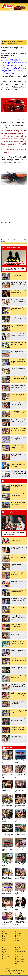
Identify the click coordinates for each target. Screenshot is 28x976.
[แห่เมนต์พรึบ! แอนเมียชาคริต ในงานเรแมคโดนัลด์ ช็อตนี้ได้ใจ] (6, 379)
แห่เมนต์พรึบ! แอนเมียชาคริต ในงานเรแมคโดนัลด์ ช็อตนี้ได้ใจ (19, 377)
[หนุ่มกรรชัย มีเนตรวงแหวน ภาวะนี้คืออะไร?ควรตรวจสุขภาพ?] (6, 448)
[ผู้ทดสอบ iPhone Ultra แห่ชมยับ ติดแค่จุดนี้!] (20, 857)
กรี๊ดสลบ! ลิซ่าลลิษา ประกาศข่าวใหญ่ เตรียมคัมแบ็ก (18, 625)
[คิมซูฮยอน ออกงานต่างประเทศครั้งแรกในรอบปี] (6, 635)
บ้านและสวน (6, 954)
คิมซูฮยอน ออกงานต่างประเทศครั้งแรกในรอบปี (18, 633)
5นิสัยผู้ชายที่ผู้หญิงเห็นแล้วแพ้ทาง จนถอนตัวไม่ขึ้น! (20, 820)
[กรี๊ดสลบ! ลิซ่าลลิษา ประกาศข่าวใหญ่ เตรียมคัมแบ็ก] (6, 627)
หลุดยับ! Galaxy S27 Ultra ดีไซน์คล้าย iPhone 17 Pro (20, 849)
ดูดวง (5, 958)
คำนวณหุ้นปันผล (20, 956)
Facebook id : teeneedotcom (15, 972)
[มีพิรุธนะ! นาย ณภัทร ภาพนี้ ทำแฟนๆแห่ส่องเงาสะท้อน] (6, 713)
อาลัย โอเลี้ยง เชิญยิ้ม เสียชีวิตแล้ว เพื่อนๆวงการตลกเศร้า (18, 343)
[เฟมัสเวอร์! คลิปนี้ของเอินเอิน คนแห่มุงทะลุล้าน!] (6, 541)
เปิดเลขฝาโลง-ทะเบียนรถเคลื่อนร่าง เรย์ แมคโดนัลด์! (7, 805)
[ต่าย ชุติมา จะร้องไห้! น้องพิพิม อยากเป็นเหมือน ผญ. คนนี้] (20, 887)
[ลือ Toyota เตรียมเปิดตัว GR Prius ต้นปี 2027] (6, 488)
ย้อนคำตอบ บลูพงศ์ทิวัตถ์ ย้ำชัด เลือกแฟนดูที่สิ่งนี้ (19, 548)
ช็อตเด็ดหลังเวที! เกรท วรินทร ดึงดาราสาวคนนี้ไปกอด (18, 668)
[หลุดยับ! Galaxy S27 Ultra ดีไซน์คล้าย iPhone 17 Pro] (20, 842)
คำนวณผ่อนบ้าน (20, 954)
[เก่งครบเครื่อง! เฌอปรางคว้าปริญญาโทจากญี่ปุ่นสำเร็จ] (6, 721)
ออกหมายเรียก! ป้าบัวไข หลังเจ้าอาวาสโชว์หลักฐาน (18, 386)
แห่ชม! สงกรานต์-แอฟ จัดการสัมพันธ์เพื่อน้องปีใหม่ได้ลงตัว (7, 908)
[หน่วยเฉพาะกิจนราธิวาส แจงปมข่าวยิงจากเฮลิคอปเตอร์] (7, 828)
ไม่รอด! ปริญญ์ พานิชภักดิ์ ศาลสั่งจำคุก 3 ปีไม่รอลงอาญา (18, 334)
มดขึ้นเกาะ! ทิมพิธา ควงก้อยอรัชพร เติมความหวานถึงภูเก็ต (18, 556)
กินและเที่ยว (19, 940)
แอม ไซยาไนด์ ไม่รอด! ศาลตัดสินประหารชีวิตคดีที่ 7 (18, 326)
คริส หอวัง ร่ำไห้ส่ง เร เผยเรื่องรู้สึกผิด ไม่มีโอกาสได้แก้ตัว (18, 420)
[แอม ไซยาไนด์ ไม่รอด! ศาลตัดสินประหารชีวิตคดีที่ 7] (6, 328)
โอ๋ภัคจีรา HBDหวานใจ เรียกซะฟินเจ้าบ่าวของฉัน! (20, 776)
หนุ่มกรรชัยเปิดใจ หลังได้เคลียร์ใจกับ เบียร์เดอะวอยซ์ (19, 274)
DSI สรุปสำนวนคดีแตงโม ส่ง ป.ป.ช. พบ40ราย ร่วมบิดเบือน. (18, 352)
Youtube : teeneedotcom (12, 970)
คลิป (4, 936)
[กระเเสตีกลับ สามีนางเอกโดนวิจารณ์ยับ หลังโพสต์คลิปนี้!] (6, 414)
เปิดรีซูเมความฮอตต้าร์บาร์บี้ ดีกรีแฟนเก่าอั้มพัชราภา (18, 565)
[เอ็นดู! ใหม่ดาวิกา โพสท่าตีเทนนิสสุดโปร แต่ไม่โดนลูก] (6, 644)
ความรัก (5, 947)
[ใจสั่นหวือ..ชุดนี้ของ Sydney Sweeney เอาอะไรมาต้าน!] (6, 575)
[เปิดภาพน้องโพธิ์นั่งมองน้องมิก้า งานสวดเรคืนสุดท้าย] (6, 293)
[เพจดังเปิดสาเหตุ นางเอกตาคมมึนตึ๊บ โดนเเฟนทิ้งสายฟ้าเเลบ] (14, 257)
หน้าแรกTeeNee (6, 53)
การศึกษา (18, 935)
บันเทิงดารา (6, 933)
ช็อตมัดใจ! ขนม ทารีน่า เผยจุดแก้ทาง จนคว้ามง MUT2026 (18, 429)
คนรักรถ (13, 53)
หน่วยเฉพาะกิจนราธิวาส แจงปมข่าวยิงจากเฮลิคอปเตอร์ (7, 834)
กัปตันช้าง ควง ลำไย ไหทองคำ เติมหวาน (7, 789)
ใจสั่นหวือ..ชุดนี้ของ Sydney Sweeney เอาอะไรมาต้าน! (18, 573)
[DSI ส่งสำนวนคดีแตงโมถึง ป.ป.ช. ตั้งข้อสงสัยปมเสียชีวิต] (6, 302)
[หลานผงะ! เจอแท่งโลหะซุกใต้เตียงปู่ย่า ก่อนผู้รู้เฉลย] (7, 842)
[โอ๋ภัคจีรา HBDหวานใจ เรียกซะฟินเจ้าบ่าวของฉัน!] (20, 769)
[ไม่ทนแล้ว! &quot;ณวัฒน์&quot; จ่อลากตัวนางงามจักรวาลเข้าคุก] (6, 465)
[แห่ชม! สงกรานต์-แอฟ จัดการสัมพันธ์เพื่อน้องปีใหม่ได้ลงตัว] (7, 901)
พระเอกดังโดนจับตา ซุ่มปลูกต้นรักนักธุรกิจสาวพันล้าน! (18, 590)
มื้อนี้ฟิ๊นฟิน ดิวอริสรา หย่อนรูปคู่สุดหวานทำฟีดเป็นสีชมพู (18, 694)
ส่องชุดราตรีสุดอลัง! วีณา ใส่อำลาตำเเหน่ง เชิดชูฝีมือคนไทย (18, 599)
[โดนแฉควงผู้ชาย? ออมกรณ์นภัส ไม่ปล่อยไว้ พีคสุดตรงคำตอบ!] (6, 618)
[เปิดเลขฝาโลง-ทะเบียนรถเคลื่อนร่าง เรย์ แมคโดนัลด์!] (7, 798)
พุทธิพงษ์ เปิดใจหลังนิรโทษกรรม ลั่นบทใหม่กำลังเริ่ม (20, 922)
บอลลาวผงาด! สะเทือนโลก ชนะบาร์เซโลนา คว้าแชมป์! (7, 864)
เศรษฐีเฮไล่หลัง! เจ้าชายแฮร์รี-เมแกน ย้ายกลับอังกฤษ (20, 805)
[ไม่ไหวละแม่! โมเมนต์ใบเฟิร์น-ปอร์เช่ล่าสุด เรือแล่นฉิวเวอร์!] (14, 522)
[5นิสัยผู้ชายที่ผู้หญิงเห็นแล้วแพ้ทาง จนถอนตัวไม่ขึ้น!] (20, 813)
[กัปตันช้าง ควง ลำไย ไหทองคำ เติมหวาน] (7, 784)
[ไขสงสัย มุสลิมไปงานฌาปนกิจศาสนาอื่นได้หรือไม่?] (20, 828)
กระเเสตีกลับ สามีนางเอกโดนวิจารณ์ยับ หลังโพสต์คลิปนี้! (18, 412)
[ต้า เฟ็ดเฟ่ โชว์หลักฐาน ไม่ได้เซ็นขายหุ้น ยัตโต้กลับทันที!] (6, 310)
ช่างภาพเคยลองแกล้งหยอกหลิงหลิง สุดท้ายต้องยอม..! (19, 676)
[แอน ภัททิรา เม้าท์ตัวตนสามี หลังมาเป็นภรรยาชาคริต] (7, 887)
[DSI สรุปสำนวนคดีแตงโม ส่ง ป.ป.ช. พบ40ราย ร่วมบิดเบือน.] (6, 353)
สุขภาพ (5, 942)
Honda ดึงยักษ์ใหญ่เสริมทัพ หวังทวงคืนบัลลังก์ (18, 494)
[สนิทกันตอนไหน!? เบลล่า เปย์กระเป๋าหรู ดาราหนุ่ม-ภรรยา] (6, 584)
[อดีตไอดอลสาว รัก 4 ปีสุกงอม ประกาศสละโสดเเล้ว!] (7, 872)
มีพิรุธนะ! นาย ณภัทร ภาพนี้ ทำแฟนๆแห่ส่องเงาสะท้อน (19, 711)
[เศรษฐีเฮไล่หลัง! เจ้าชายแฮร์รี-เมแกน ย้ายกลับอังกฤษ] (20, 798)
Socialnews (19, 933)
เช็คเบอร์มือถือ (6, 956)
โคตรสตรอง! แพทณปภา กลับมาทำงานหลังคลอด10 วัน (7, 761)
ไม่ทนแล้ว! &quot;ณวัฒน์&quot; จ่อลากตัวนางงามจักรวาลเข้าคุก (18, 464)
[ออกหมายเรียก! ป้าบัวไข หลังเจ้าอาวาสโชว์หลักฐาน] (6, 388)
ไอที (4, 953)
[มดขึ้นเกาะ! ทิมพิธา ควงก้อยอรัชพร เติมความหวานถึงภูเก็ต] (6, 558)
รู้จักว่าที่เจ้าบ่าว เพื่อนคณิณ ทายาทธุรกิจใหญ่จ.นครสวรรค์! (18, 728)
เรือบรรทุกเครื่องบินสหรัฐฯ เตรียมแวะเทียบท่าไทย (20, 761)
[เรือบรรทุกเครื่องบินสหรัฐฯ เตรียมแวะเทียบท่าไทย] (20, 754)
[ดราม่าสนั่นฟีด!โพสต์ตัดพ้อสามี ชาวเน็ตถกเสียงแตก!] (6, 371)
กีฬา (4, 940)
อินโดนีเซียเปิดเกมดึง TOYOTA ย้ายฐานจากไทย (18, 503)
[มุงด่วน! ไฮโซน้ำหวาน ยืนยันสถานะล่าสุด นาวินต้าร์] (6, 396)
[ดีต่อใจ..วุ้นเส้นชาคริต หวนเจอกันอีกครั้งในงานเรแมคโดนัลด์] (6, 457)
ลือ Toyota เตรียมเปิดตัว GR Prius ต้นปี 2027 (18, 486)
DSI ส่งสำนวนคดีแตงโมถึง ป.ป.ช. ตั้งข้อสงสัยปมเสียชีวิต (18, 300)
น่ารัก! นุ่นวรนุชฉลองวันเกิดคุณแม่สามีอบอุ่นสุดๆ (18, 702)
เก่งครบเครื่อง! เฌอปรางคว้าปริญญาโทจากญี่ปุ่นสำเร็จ (18, 719)
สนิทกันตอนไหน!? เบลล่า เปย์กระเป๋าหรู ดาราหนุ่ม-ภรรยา (18, 582)
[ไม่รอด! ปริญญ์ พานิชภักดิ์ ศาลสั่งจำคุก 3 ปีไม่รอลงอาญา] (6, 336)
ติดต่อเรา (18, 973)
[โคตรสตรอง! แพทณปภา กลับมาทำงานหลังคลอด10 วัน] (7, 754)
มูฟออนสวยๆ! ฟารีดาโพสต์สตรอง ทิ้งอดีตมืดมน (20, 790)
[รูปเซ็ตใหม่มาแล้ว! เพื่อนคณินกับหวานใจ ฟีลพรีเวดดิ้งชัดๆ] (6, 687)
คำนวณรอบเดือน (20, 958)
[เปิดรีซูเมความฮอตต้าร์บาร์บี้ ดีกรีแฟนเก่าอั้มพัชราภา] (6, 566)
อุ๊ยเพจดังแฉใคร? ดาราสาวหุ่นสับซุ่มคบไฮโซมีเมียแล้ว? (20, 908)
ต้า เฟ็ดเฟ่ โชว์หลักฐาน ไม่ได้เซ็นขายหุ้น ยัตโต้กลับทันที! (18, 309)
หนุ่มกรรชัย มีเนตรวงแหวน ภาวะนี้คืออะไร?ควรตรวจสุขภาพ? (17, 447)
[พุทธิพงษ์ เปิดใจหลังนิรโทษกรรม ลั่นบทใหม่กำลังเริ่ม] (20, 916)
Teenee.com (19, 969)
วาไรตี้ (5, 938)
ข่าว (4, 935)
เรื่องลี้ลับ (18, 936)
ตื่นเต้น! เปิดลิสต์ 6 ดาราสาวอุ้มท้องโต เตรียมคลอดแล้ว (19, 737)
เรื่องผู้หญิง (19, 942)
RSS (15, 973)
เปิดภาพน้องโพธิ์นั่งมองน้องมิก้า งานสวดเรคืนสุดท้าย (19, 291)
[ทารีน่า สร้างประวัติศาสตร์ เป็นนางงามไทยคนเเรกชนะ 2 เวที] (6, 661)
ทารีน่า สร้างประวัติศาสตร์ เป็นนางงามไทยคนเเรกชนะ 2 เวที (18, 659)
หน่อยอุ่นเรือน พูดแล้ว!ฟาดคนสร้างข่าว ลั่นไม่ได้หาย (7, 922)
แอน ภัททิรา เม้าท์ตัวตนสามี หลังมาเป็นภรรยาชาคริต (7, 893)
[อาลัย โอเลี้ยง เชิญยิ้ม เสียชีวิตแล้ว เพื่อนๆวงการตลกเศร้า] (6, 345)
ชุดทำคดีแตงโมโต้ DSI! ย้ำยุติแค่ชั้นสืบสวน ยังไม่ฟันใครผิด (18, 283)
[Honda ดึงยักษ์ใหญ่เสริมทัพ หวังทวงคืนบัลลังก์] (6, 496)
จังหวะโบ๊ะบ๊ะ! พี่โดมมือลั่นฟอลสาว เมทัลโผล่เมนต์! (7, 776)
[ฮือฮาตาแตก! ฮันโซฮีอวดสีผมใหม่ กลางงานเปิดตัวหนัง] (6, 652)
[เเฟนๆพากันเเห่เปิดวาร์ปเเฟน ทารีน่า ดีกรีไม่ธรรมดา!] (6, 405)
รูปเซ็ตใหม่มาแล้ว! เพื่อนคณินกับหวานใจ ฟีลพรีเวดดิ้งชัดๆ (18, 685)
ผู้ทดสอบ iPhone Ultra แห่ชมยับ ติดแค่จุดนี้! (20, 863)
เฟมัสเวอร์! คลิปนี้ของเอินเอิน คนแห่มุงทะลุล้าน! (18, 539)
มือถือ (18, 938)
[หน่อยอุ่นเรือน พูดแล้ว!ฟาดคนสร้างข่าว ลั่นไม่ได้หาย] (7, 916)
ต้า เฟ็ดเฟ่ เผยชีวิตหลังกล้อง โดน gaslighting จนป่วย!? (20, 878)
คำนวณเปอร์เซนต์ (20, 953)
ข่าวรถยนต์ (18, 53)
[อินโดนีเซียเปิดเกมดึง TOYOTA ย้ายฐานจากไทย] (6, 505)
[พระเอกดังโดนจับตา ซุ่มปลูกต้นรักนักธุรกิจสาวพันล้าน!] (6, 592)
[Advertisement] (14, 25)
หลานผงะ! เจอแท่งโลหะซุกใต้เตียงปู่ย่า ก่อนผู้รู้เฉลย (7, 849)
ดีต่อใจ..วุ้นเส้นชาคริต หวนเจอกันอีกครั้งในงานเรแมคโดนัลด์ (18, 455)
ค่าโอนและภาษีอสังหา (21, 951)
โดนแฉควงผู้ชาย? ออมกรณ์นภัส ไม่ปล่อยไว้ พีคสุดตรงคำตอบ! (18, 617)
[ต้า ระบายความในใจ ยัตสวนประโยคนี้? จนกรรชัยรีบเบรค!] (6, 319)
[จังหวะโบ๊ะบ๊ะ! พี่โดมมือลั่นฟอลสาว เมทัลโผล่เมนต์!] (7, 769)
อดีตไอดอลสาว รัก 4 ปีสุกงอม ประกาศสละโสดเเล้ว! (7, 878)
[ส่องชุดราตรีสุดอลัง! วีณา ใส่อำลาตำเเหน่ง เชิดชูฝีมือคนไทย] (6, 601)
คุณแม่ (5, 951)
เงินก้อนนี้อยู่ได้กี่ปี (20, 959)
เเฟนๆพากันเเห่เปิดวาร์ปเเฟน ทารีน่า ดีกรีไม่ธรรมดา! (18, 403)
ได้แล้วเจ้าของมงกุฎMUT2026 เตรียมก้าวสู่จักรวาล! (18, 438)
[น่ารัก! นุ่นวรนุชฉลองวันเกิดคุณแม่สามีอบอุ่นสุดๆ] (6, 704)
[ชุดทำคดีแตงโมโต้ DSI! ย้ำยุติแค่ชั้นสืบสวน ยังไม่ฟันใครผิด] (6, 285)
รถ (17, 931)
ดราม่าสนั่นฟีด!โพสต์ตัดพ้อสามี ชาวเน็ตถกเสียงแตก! (18, 369)
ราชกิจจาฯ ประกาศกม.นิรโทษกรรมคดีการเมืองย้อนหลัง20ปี (18, 472)
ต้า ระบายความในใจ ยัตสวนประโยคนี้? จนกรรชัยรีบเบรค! (18, 317)
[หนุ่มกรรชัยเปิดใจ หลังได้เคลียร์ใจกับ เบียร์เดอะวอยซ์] (6, 276)
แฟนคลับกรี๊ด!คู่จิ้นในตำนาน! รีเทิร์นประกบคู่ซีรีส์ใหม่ (7, 820)
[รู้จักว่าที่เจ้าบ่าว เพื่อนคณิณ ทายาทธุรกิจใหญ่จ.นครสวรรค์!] (6, 730)
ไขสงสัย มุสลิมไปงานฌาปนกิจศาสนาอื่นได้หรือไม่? (20, 834)
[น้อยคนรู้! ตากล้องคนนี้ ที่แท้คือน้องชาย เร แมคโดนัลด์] (6, 609)
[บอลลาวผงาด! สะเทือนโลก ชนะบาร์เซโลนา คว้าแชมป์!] (7, 857)
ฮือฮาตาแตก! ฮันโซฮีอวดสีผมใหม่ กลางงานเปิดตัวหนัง (18, 651)
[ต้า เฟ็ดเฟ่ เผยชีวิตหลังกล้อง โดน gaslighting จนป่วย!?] (20, 872)
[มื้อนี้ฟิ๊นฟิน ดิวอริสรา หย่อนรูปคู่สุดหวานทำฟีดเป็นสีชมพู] (6, 695)
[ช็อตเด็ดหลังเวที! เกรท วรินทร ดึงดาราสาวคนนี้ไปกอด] (6, 670)
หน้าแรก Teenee (7, 931)
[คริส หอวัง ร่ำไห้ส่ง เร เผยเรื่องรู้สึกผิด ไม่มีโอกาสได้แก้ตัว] (6, 422)
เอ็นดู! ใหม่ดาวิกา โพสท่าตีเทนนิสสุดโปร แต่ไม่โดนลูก (17, 642)
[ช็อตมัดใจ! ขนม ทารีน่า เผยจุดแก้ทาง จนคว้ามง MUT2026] (6, 431)
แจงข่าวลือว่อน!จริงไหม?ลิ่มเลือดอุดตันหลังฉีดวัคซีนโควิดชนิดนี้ (18, 361)
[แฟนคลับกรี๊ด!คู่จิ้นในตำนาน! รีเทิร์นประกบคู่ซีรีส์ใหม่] (7, 813)
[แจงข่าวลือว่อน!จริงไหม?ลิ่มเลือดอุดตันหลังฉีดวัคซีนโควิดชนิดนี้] (6, 362)
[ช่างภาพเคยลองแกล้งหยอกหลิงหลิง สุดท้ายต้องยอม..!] (6, 678)
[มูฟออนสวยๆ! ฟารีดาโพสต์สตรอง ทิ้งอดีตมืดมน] (20, 784)
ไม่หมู (5, 949)
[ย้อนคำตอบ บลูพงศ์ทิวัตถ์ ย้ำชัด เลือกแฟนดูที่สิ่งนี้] (6, 550)
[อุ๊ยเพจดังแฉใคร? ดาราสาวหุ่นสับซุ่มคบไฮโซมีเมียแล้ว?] (20, 901)
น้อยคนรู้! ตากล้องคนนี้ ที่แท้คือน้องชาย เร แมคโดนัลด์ (18, 608)
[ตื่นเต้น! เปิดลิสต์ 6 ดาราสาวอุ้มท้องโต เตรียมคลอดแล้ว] (6, 738)
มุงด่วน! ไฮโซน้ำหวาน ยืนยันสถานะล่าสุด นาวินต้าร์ (18, 395)
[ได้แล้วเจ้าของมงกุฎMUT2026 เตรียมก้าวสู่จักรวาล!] (6, 439)
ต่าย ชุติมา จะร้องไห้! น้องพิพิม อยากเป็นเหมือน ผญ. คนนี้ (19, 893)
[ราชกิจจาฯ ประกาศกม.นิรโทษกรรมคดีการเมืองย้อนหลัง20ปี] (6, 474)
